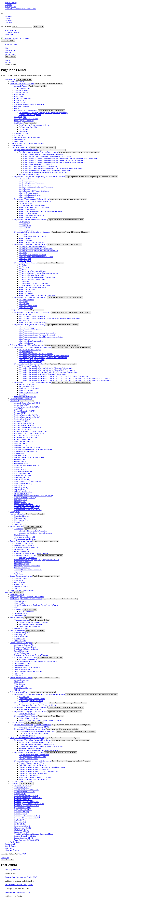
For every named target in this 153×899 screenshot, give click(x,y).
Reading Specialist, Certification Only (32, 757)
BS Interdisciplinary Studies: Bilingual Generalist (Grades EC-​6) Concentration (47, 370)
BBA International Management (30, 329)
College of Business (17, 310)
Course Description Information (21, 399)
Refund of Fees (19, 522)
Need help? (9, 34)
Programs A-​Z (10, 844)
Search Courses (10, 54)
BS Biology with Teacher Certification (32, 271)
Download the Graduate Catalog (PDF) (19, 885)
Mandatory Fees (20, 518)
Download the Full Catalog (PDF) (17, 892)
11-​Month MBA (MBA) (22, 786)
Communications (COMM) (24, 423)
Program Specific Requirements (30, 626)
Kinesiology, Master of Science (30, 748)
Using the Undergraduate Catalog (22, 590)
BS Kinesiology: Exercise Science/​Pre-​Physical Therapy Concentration (44, 356)
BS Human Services (26, 352)
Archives (8, 848)
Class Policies (19, 96)
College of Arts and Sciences (20, 147)
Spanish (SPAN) (20, 502)
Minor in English (25, 259)
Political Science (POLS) (23, 492)
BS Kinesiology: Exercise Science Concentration (36, 354)
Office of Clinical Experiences (25, 397)
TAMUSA (22, 854)
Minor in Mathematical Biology (30, 195)
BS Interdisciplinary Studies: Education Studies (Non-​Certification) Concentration (48, 372)
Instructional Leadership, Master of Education (35, 777)
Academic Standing (21, 92)
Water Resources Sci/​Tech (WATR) (26, 508)
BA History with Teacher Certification (32, 236)
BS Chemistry (24, 281)
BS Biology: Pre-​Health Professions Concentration (37, 277)
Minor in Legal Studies (27, 209)
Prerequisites (23, 131)
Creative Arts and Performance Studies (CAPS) (31, 431)
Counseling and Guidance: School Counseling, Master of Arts (40, 746)
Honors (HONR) (20, 469)
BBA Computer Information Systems (32, 316)
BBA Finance (24, 320)
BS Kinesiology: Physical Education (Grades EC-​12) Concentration (43, 358)
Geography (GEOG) (21, 459)
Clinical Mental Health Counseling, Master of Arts (36, 744)
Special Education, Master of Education (33, 779)
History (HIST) (19, 467)
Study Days (18, 141)
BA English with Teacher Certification (32, 247)
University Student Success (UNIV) (27, 506)
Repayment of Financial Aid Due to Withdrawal (31, 553)
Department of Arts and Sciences (26, 150)
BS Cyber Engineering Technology (31, 183)
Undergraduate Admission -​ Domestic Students (35, 533)
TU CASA (23, 395)
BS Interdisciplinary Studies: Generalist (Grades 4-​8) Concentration (42, 374)
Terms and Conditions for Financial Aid (28, 570)
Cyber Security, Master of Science (31, 701)
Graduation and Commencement (26, 110)
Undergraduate (10, 50)
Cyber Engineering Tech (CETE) (26, 437)
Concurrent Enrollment (22, 98)
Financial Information (17, 514)
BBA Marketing (24, 339)
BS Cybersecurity (25, 185)
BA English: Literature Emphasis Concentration (36, 249)
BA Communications (26, 300)
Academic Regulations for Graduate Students (26, 599)
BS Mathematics (24, 189)
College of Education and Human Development (27, 345)
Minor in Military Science (28, 213)
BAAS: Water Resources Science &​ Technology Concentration (45, 172)
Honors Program (20, 117)
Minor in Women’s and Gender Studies (32, 242)
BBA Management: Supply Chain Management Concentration (41, 337)
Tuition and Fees (20, 524)
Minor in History (25, 238)
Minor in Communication (28, 306)
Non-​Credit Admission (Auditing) (26, 119)
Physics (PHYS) (20, 490)
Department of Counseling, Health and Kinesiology (32, 740)
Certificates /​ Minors (17, 145)
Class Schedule (10, 30)
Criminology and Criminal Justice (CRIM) (29, 433)
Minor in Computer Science (28, 193)
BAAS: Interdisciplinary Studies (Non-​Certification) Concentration (47, 170)
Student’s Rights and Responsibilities (27, 566)
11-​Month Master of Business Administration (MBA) (37, 731)
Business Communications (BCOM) (27, 417)
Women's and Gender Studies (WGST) (28, 510)
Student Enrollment (17, 526)
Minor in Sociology (26, 308)
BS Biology (23, 269)
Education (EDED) (21, 445)
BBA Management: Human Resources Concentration (37, 335)
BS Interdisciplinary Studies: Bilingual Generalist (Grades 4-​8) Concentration (46, 368)
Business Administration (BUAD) (26, 415)
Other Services (19, 582)
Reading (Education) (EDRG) (25, 498)
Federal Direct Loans (21, 549)
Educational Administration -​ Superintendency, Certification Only (42, 767)
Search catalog (6, 26)
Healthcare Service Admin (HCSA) (26, 465)
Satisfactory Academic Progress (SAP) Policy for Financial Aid (36, 560)
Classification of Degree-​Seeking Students (34, 125)
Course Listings (19, 102)
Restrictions (18, 135)
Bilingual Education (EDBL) (24, 411)
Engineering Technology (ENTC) (26, 451)
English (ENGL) (20, 453)
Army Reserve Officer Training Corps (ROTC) (35, 201)
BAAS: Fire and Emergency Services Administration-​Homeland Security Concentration (54, 162)
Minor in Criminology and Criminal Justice (34, 207)
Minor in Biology (25, 291)
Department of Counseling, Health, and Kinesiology (32, 347)
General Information (21, 551)
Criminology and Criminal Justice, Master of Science (37, 705)
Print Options (10, 56)
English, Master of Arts (27, 714)
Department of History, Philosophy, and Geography (32, 232)
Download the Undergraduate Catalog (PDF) (21, 877)
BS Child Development (27, 385)
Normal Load (23, 129)
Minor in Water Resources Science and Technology (37, 295)
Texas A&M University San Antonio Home (20, 9)
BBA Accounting (25, 314)
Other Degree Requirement (23, 121)
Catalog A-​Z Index (12, 850)
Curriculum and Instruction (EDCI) (26, 435)
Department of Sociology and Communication (30, 297)
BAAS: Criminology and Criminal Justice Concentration (43, 154)
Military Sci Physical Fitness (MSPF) (27, 482)
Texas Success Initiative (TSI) (24, 537)
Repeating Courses (21, 133)
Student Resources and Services (21, 576)
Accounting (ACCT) (21, 405)
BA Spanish (23, 253)
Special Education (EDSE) (23, 504)
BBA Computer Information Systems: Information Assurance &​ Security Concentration (49, 318)
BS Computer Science (26, 181)
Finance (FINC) (20, 455)
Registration (18, 123)
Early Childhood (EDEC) (23, 441)
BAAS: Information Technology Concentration (40, 166)
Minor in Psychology (26, 230)
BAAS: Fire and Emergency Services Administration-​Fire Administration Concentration (54, 160)
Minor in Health (24, 228)
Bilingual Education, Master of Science (32, 763)
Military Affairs (19, 580)
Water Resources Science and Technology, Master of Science (40, 720)
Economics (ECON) (21, 443)
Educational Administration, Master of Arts (34, 769)
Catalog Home (10, 7)
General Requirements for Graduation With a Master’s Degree (36, 605)
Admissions (18, 529)
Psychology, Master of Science (30, 709)
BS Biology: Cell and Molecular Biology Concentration (38, 273)
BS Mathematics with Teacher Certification (34, 191)
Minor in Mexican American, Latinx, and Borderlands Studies (40, 211)
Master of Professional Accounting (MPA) (34, 727)
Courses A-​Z (14, 401)
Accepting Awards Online (28, 558)
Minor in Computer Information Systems (33, 322)
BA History (23, 234)
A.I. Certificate (24, 697)
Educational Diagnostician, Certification (33, 773)
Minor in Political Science (28, 217)
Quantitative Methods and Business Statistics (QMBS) (33, 496)
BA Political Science (26, 203)
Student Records (20, 139)
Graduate (8, 52)
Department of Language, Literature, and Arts (30, 244)
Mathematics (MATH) (22, 479)
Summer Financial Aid (22, 568)
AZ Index (8, 5)
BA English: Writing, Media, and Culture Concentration (38, 251)
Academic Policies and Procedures (22, 84)
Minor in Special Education (28, 393)
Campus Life (19, 584)
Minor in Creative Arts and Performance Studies (36, 257)
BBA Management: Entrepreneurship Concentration (37, 333)
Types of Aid (19, 572)
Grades (16, 108)
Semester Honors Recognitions (30, 115)
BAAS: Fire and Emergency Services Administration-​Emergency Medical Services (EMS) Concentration (60, 158)
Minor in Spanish (25, 261)
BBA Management (25, 331)
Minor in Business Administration (31, 341)
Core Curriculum (20, 100)
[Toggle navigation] (2, 13)
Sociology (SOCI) (20, 500)
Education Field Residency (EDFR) (27, 447)
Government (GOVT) (22, 463)
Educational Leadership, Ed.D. (30, 775)
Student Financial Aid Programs (21, 541)
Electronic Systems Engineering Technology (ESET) (33, 449)
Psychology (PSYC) (21, 494)
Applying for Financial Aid (23, 543)
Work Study (18, 574)
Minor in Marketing (26, 343)
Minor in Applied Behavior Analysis (31, 360)
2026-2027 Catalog (8, 40)
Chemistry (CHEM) (21, 421)
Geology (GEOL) (20, 461)
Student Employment (21, 564)
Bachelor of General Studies (29, 174)
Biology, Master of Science (28, 718)
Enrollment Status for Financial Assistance (29, 104)
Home (7, 48)
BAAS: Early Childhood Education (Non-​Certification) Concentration (48, 156)
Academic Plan (24, 88)
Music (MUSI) (19, 486)
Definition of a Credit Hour (28, 127)
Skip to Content (10, 3)
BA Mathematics (25, 179)
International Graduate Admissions (31, 624)
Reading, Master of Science (28, 759)
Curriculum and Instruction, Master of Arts (34, 755)
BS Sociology (24, 304)
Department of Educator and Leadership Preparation (32, 382)
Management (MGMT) (22, 475)
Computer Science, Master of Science (32, 699)
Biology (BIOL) (20, 413)
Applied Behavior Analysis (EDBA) (27, 407)
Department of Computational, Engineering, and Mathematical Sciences (39, 177)
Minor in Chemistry (26, 293)
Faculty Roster (15, 512)
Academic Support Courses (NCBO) (27, 403)
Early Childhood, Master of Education (32, 765)
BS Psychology (24, 224)
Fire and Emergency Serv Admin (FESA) (29, 457)
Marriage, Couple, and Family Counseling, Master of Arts (39, 750)
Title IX (17, 588)
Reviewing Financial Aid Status (25, 555)
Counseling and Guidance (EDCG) (26, 802)
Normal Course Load (26, 611)
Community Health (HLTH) (24, 425)
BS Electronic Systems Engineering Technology (36, 187)
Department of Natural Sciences (25, 263)
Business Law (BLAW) (22, 419)
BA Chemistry (24, 267)
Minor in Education (26, 391)
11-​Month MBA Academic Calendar (36, 734)
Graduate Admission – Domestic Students (33, 622)
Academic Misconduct (22, 90)
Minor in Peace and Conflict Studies (31, 215)
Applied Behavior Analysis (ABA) (26, 790)
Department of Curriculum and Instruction (29, 364)
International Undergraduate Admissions (33, 531)
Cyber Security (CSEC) (22, 439)
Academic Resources (21, 578)
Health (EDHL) (20, 824)
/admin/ (8, 62)
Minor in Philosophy (26, 240)
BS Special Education (26, 387)
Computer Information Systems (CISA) (28, 427)
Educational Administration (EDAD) (27, 818)
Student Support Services (23, 586)
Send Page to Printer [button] (12, 869)
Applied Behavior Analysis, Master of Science (35, 742)
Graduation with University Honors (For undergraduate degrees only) (43, 113)
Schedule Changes (20, 613)
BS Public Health (25, 226)
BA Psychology (24, 222)
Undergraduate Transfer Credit (25, 539)
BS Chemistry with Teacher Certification (33, 283)
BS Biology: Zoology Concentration (32, 279)
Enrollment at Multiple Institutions (26, 547)
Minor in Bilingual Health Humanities (32, 287)
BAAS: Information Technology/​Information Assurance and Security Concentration (52, 168)
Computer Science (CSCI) (23, 429)
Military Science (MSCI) (23, 484)
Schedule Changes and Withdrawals (27, 137)
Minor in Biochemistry (27, 289)
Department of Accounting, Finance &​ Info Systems (32, 312)
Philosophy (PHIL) (21, 488)
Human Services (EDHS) (23, 471)
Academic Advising (21, 86)
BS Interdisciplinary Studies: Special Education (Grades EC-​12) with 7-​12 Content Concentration (53, 376)
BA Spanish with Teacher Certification (32, 255)
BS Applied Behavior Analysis (30, 350)
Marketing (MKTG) (21, 477)
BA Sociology (24, 302)
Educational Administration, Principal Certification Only (38, 771)
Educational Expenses (22, 516)
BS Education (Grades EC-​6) (29, 366)
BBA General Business (27, 327)
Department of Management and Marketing (29, 325)
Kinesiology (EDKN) (22, 473)
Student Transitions (21, 535)
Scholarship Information (22, 562)
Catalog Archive (11, 44)
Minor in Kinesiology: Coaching (30, 362)
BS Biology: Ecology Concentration (31, 275)
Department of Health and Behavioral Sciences (30, 219)
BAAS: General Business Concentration (37, 164)
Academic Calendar (12, 32)
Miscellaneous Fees (21, 520)
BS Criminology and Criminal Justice (32, 205)
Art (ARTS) (18, 409)
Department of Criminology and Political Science (31, 199)
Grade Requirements (21, 106)
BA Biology (23, 265)
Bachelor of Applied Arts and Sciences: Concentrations (38, 152)
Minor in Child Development (29, 389)
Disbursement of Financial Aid (25, 545)
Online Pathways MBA (27, 736)
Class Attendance (20, 94)
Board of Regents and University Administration (27, 143)
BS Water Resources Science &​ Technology (34, 285)
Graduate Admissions (21, 620)
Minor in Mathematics (26, 197)
